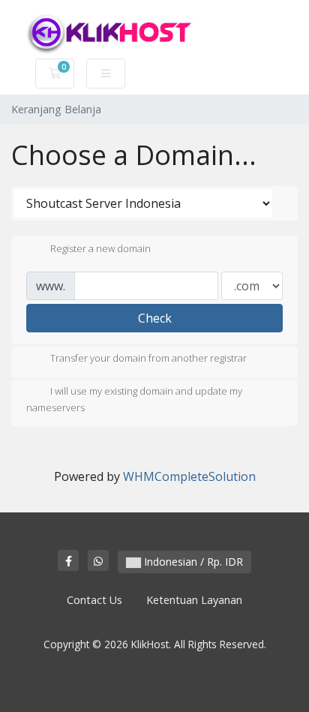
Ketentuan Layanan (194, 600)
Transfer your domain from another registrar (148, 358)
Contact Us (94, 600)
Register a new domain (100, 248)
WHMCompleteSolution (189, 476)
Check (155, 318)
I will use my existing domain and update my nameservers (134, 400)
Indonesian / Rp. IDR (192, 561)
